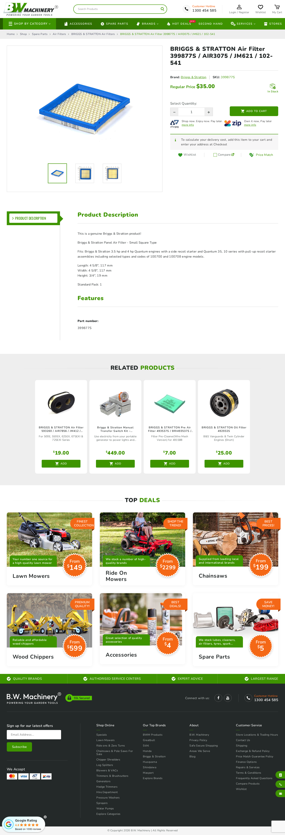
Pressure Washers (108, 797)
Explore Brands (152, 778)
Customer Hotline (203, 6)
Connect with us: (197, 698)
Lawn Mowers (105, 740)
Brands (149, 24)
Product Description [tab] (30, 218)
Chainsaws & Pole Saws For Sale (114, 752)
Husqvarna (150, 762)
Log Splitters (104, 765)
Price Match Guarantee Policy (254, 756)
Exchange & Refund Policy (252, 751)
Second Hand (211, 24)
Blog (192, 756)
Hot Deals (181, 23)
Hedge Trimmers (106, 787)
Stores (275, 24)
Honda (147, 751)
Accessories (81, 24)
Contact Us (243, 740)
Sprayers (102, 803)
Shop (23, 34)
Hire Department (107, 792)
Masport (148, 773)
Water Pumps (105, 808)
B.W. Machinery (199, 735)
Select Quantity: (183, 103)
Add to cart (256, 111)
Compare (224, 155)
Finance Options (246, 762)
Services (245, 24)
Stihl (146, 745)
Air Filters (59, 34)
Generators (103, 781)
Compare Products (248, 784)
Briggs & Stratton (193, 77)
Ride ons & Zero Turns (110, 745)
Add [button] (63, 463)
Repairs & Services (248, 767)
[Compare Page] (233, 155)
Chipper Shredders (108, 759)
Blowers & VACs (107, 770)
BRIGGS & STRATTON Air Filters (93, 34)
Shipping (241, 745)
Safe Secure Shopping (203, 745)
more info (188, 125)
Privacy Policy (198, 740)
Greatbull (149, 740)
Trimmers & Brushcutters (112, 776)
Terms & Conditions (248, 773)
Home (11, 34)
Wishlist (241, 789)
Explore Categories (108, 814)
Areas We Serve (199, 751)
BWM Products (152, 735)
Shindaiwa (149, 767)
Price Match (264, 155)
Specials (101, 735)
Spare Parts (117, 24)
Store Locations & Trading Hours (257, 735)
